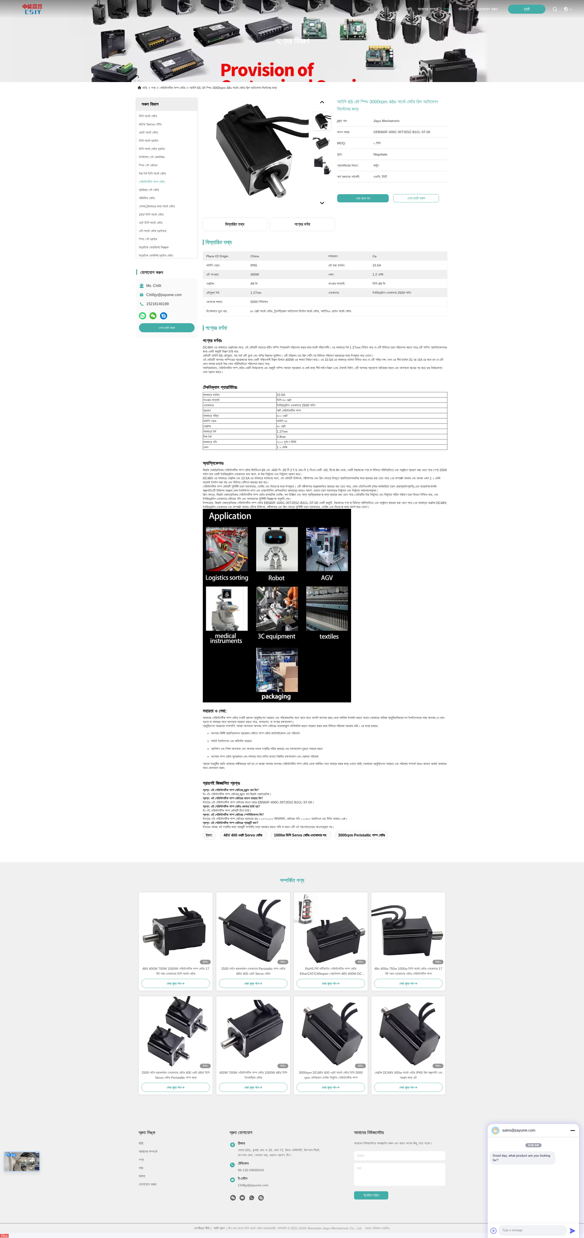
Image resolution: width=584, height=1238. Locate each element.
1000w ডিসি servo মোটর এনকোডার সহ (300, 835)
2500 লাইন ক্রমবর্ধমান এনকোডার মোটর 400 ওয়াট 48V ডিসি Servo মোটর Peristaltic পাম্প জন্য (176, 1075)
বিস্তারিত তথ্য (234, 224)
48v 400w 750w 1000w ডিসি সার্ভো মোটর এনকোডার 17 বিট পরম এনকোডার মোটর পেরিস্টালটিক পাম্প (408, 971)
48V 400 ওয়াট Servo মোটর (243, 835)
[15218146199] (261, 1199)
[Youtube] (242, 1199)
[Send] (572, 1231)
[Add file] (493, 1231)
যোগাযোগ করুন (488, 9)
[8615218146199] (251, 1199)
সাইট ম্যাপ (219, 1228)
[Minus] (572, 1130)
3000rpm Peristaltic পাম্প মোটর (361, 835)
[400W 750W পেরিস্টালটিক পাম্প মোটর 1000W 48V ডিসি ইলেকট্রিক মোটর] (253, 1033)
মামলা (142, 1176)
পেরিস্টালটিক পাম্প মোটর (172, 88)
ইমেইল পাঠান (371, 1195)
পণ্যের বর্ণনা (302, 224)
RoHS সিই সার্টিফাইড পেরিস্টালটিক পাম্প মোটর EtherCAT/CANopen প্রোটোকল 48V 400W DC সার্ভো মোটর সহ (331, 971)
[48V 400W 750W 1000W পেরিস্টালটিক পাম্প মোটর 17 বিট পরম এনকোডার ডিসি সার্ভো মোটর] (176, 929)
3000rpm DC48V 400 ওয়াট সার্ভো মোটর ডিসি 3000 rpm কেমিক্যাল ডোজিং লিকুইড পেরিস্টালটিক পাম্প (331, 1075)
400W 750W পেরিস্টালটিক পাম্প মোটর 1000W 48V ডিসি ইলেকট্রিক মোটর (253, 1075)
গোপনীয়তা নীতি (202, 1228)
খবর (141, 1168)
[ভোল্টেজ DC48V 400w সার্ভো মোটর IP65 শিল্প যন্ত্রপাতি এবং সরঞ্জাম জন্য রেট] (408, 1033)
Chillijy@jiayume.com (164, 295)
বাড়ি (409, 9)
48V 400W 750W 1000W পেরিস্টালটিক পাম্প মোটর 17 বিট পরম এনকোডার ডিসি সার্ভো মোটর (175, 971)
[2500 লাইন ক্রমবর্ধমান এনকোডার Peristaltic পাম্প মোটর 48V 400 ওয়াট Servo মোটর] (253, 929)
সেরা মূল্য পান (363, 198)
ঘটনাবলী (464, 9)
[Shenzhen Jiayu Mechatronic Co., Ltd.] (32, 9)
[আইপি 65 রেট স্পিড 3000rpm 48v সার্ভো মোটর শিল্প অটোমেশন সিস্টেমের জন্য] (256, 151)
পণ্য (446, 9)
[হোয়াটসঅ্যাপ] (142, 316)
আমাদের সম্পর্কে (428, 9)
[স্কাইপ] (163, 316)
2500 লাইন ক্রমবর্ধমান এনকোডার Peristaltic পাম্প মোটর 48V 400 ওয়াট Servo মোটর (253, 971)
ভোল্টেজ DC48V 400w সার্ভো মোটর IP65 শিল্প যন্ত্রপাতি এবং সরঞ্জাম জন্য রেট (408, 1075)
